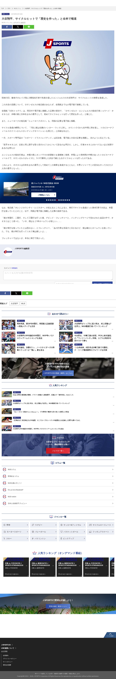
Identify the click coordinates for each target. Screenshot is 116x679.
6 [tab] (57, 200)
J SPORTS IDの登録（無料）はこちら (58, 373)
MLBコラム (17, 8)
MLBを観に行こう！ (15, 483)
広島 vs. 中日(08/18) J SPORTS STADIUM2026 (14, 564)
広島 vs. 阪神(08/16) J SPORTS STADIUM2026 (67, 564)
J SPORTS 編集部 (19, 22)
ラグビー (38, 525)
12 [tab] (69, 200)
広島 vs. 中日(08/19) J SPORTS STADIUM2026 (94, 564)
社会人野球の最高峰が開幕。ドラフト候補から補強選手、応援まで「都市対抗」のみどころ (43, 395)
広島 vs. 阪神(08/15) (38, 568)
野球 (9, 8)
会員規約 (5, 655)
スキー (9, 538)
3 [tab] (50, 200)
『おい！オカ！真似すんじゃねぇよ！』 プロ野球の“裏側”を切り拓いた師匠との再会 (41, 412)
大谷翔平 (14, 303)
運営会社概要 (7, 665)
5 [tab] (55, 200)
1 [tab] (46, 200)
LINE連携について (7, 648)
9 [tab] (63, 200)
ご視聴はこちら (44, 195)
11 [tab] (67, 200)
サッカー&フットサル (72, 525)
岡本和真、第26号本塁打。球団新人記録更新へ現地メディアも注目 (35, 324)
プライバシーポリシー (10, 658)
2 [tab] (48, 200)
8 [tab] (61, 200)
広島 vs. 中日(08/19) (91, 568)
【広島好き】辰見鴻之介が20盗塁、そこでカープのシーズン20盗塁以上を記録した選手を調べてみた (46, 420)
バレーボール (40, 532)
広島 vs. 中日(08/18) (11, 568)
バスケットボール (71, 532)
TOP (2, 8)
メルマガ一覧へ (58, 451)
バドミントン (40, 538)
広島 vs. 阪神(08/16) (64, 568)
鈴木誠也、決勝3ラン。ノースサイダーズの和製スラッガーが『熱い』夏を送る (35, 348)
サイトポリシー (7, 662)
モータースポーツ (14, 532)
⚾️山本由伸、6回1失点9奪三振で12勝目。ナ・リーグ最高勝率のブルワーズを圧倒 (91, 348)
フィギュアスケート (101, 532)
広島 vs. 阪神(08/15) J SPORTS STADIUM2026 (41, 564)
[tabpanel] (58, 188)
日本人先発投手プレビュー (17, 503)
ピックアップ (68, 538)
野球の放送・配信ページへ (58, 606)
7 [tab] (59, 200)
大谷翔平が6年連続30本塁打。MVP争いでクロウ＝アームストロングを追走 (38, 429)
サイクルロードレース (102, 525)
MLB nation (12, 497)
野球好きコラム (13, 476)
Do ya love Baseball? (15, 490)
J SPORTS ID (6, 645)
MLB (23, 303)
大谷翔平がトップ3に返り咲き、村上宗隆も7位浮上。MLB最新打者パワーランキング (41, 403)
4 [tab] (52, 200)
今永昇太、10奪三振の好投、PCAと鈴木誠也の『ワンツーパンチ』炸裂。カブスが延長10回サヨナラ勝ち (92, 338)
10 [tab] (65, 200)
